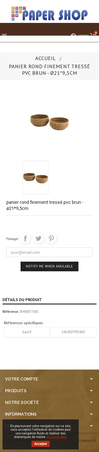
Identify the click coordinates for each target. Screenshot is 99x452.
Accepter (40, 444)
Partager (25, 238)
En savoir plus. (57, 437)
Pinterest (51, 238)
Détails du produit (22, 299)
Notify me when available (49, 266)
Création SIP (87, 441)
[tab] (49, 299)
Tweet (38, 238)
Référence (10, 311)
